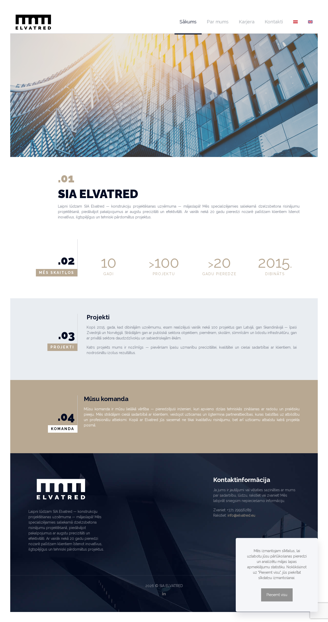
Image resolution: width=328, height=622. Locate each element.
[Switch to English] (310, 21)
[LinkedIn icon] (164, 593)
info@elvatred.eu (241, 515)
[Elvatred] (33, 21)
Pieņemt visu (276, 595)
